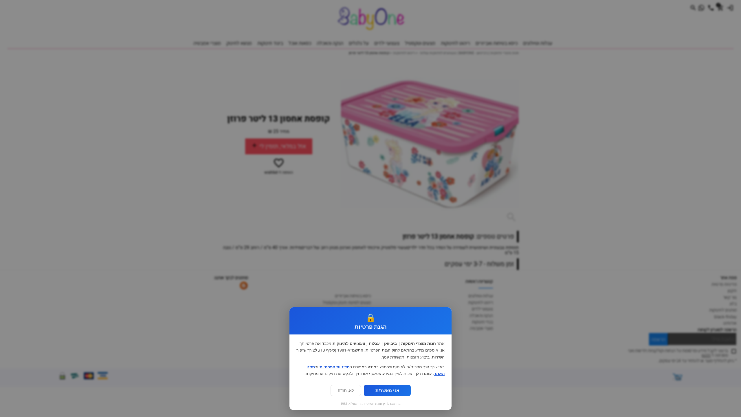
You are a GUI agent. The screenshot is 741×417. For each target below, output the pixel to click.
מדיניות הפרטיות (335, 367)
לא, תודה (346, 390)
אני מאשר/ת (387, 390)
